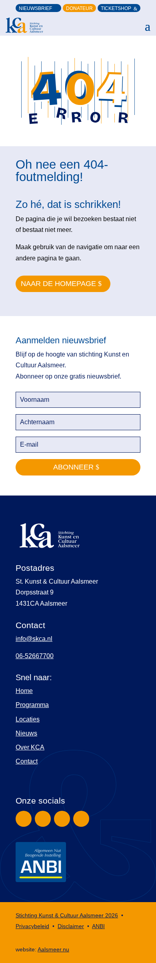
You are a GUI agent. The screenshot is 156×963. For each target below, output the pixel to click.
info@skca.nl (34, 638)
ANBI (98, 926)
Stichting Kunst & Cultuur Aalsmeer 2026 (67, 915)
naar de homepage (58, 284)
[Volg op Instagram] (43, 819)
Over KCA (30, 747)
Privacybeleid (32, 926)
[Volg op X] (62, 819)
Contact (27, 761)
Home (24, 690)
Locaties (28, 719)
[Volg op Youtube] (81, 819)
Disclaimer (71, 926)
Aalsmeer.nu (53, 949)
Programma (32, 704)
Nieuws (26, 733)
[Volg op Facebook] (24, 819)
